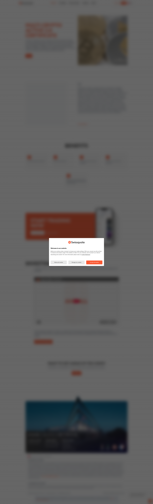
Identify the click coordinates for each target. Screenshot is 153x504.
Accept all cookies (94, 262)
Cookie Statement (85, 254)
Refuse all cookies (58, 262)
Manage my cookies (76, 262)
